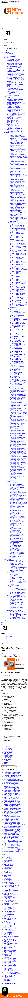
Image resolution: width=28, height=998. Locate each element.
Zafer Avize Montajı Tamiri (11, 847)
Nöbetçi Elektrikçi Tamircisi (11, 936)
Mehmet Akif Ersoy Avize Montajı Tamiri (14, 825)
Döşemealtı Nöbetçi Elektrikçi (18, 458)
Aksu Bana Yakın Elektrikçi (17, 521)
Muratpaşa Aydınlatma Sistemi (18, 139)
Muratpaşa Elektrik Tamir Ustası (18, 175)
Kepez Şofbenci (14, 376)
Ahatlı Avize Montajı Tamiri (11, 776)
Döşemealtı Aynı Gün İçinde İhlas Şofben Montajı (17, 597)
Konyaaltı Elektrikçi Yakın (17, 268)
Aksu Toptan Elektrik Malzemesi (15, 557)
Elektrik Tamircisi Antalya (14, 102)
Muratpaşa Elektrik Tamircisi (17, 186)
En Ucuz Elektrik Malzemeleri (12, 973)
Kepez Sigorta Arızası (16, 343)
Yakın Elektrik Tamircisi (10, 900)
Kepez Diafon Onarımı (16, 316)
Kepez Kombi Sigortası (16, 339)
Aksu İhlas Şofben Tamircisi (17, 618)
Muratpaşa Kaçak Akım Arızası (18, 164)
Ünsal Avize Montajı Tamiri (11, 839)
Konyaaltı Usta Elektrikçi (16, 297)
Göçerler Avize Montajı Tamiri (12, 786)
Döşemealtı (10, 387)
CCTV (5, 876)
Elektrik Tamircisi (8, 751)
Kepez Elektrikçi (14, 321)
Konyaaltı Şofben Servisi (17, 292)
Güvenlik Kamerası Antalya (14, 77)
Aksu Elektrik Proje (15, 491)
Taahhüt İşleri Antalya (13, 95)
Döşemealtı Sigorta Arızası (17, 429)
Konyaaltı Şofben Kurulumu (17, 289)
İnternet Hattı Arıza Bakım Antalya (16, 78)
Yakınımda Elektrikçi (9, 886)
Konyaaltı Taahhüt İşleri (16, 267)
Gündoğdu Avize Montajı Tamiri (12, 794)
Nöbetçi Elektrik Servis (10, 894)
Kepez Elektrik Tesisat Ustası (18, 346)
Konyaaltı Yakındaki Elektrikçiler (15, 301)
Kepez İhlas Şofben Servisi (14, 585)
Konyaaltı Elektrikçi (15, 236)
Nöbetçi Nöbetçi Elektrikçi (11, 943)
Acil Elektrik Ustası (9, 906)
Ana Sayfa (6, 51)
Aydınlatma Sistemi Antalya (14, 64)
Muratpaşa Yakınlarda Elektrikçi (18, 218)
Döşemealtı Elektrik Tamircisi (18, 442)
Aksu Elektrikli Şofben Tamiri (18, 495)
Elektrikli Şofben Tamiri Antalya (15, 74)
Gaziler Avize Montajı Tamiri (11, 851)
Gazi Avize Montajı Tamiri (11, 783)
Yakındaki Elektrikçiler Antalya (15, 128)
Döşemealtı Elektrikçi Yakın (17, 437)
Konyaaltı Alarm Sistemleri (17, 225)
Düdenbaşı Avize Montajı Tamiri (12, 818)
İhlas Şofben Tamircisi (10, 961)
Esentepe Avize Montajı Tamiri (12, 772)
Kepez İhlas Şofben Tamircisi (18, 593)
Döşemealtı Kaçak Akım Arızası (18, 419)
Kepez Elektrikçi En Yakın (17, 361)
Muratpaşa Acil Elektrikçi (16, 135)
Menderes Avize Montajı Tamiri (12, 826)
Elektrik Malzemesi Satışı (11, 972)
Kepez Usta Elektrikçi (16, 377)
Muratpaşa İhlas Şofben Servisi (15, 560)
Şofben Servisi (8, 954)
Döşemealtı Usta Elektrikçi (17, 467)
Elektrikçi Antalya (11, 71)
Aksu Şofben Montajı (15, 542)
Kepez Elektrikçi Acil (15, 358)
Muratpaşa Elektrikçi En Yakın (18, 195)
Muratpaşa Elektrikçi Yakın (17, 181)
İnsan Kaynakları (11, 55)
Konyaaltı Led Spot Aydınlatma (18, 260)
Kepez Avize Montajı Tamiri (17, 312)
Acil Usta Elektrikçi (9, 944)
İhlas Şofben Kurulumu (10, 958)
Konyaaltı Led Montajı (16, 258)
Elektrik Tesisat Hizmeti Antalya (15, 70)
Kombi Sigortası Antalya (13, 87)
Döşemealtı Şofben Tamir (17, 465)
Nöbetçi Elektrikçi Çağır (10, 928)
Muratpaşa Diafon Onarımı (17, 142)
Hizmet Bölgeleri (8, 132)
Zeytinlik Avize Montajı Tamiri (12, 848)
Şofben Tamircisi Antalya (13, 121)
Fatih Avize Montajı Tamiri (11, 778)
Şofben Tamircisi (8, 758)
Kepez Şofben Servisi (16, 372)
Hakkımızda (10, 53)
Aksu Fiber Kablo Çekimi (17, 496)
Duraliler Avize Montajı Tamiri (12, 815)
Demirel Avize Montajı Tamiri (11, 809)
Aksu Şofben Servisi (15, 544)
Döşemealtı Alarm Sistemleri (18, 390)
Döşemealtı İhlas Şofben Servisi (15, 595)
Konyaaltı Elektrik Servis (16, 271)
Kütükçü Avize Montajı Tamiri (12, 822)
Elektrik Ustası (8, 752)
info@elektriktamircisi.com (11, 638)
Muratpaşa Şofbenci (15, 210)
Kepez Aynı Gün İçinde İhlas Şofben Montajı (18, 587)
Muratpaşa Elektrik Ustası (17, 190)
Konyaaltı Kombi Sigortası (17, 257)
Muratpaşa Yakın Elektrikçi (17, 213)
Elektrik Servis (8, 749)
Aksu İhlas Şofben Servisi (14, 610)
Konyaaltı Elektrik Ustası (16, 276)
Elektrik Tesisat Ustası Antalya (15, 93)
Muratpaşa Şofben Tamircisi (17, 207)
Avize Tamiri (7, 760)
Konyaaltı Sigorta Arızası (16, 261)
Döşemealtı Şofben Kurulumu (18, 459)
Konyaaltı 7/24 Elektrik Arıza (17, 243)
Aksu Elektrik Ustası (15, 528)
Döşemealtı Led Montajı (16, 424)
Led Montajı (7, 878)
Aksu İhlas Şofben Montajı (17, 616)
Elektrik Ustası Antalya (13, 105)
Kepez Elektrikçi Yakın (16, 348)
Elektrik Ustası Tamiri (9, 911)
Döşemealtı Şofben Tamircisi (18, 463)
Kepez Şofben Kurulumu (16, 369)
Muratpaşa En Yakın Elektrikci (18, 200)
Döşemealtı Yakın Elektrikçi (17, 469)
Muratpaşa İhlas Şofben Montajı (18, 567)
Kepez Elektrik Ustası (16, 357)
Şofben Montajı (8, 953)
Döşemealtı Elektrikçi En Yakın (18, 451)
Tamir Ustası (7, 759)
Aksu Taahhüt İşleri (15, 519)
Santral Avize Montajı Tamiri (11, 830)
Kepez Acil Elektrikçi (15, 310)
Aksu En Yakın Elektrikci (16, 538)
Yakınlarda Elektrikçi (9, 889)
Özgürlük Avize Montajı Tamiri (12, 829)
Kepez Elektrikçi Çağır (16, 359)
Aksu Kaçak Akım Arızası (17, 506)
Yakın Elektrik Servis (9, 893)
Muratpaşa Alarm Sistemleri (17, 136)
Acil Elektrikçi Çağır (9, 922)
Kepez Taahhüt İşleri (15, 347)
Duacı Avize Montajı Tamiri (11, 812)
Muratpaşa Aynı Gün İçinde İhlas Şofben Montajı (17, 562)
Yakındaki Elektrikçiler (10, 883)
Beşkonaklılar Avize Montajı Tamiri (13, 850)
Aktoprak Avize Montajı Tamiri (12, 779)
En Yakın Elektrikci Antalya (14, 114)
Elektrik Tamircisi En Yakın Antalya (16, 103)
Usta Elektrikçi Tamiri (9, 951)
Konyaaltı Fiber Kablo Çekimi (18, 244)
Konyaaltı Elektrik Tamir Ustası (18, 262)
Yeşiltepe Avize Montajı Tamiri (12, 843)
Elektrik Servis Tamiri (9, 897)
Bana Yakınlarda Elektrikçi (11, 890)
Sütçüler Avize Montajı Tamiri (12, 832)
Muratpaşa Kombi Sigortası (17, 168)
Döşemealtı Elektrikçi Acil (17, 448)
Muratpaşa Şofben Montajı (17, 204)
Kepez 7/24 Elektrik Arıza (17, 325)
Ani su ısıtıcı (7, 982)
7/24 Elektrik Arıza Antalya (14, 59)
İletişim (3, 622)
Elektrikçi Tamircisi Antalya (14, 110)
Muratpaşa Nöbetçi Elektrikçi (18, 202)
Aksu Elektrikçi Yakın (16, 520)
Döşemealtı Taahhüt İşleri (17, 436)
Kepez (8, 308)
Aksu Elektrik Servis (15, 523)
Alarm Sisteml (7, 929)
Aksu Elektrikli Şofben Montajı (18, 498)
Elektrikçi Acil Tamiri (9, 921)
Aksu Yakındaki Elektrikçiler (17, 552)
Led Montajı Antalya (12, 88)
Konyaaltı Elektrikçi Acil (16, 278)
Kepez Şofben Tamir (15, 375)
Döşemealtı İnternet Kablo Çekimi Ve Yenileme (17, 417)
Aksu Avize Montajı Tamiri (17, 485)
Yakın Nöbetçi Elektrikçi (10, 940)
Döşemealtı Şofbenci (15, 466)
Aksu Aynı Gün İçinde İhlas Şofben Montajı (17, 612)
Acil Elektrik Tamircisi (9, 899)
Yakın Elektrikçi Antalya (13, 127)
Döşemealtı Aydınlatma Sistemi (18, 394)
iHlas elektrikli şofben (10, 983)
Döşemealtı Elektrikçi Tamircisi (18, 452)
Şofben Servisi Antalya (13, 120)
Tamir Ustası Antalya (12, 92)
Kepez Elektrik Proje (15, 318)
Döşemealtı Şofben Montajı (17, 460)
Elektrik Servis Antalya (13, 100)
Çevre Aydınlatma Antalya (14, 66)
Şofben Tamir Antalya (13, 123)
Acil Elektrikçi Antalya (13, 60)
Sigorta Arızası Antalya (13, 91)
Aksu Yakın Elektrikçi (16, 551)
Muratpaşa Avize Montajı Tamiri (18, 138)
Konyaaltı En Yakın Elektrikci (18, 286)
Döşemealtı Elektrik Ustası (17, 447)
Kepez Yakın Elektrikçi (16, 379)
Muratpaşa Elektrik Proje (16, 143)
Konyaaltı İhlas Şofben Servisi (15, 573)
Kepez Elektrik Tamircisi (16, 352)
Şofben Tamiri (7, 955)
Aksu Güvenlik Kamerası (17, 501)
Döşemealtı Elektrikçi (16, 402)
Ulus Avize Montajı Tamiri (11, 837)
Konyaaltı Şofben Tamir (16, 294)
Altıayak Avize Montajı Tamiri (12, 782)
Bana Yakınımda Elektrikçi (11, 888)
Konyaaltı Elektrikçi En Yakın (18, 280)
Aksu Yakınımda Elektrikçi (17, 553)
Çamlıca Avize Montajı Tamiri (12, 804)
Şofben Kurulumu (8, 755)
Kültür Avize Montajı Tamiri (11, 819)
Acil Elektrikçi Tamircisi (10, 930)
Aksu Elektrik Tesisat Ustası (17, 517)
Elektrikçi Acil (7, 915)
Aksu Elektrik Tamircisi (16, 524)
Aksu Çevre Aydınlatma (16, 488)
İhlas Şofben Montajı (9, 964)
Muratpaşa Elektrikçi (15, 147)
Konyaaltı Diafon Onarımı (17, 231)
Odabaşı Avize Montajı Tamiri (12, 827)
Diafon (5, 763)
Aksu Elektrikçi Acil (15, 530)
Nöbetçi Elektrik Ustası (10, 910)
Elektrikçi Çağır (8, 925)
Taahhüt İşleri (7, 881)
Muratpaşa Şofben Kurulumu (18, 203)
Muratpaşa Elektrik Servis (17, 185)
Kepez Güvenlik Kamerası (17, 328)
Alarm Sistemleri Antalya (13, 62)
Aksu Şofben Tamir (15, 546)
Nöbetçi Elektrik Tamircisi (11, 903)
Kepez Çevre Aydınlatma (17, 315)
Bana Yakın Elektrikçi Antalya (15, 99)
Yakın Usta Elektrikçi (9, 946)
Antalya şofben (8, 978)
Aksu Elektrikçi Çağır (15, 531)
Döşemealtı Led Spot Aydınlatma (16, 427)
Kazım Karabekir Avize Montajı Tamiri (14, 811)
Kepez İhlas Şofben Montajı (17, 591)
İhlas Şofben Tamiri (9, 966)
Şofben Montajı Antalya (13, 118)
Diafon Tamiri (7, 875)
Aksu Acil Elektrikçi (15, 483)
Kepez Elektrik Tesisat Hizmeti (18, 319)
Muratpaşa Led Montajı (16, 170)
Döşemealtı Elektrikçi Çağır (17, 449)
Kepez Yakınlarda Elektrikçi (17, 383)
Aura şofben (7, 979)
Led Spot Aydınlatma (9, 879)
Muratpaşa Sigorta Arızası (17, 174)
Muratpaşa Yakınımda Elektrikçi (18, 217)
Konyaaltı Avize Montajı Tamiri (18, 226)
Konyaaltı (9, 222)
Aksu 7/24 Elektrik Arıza (16, 499)
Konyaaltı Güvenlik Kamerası (18, 246)
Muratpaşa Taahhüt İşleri (16, 179)
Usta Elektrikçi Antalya (13, 125)
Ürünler (6, 620)
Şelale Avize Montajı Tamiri (11, 834)
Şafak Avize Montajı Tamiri (11, 833)
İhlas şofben (7, 980)
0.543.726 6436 (8, 42)
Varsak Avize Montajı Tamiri (11, 840)
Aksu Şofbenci (14, 548)
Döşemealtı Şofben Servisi (17, 462)
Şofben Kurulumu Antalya (14, 117)
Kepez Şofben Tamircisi (16, 373)
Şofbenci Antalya (11, 124)
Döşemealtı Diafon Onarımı (17, 397)
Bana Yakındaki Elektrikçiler (11, 885)
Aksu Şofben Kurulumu (16, 541)
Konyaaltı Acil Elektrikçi (16, 224)
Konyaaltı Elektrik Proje (16, 232)
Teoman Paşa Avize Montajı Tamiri (13, 836)
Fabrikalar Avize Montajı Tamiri (12, 775)
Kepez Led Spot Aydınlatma (17, 341)
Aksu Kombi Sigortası (16, 510)
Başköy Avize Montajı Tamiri (11, 798)
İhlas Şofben (7, 559)
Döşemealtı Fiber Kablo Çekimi (18, 411)
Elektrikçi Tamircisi (9, 933)
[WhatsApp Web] (5, 991)
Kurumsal (6, 52)
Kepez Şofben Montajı (16, 370)
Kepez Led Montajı (15, 340)
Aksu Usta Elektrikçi (15, 549)
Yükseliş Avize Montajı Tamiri (12, 845)
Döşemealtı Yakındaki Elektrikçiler (16, 471)
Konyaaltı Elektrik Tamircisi (17, 272)
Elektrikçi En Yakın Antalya (14, 109)
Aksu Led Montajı (15, 512)
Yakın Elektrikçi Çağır (10, 924)
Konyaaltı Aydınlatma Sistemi (18, 228)
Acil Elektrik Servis (9, 892)
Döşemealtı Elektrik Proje (17, 398)
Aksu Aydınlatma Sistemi (17, 487)
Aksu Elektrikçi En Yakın (16, 533)
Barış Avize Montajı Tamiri (11, 796)
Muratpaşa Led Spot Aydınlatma (15, 172)
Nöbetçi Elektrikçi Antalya (14, 116)
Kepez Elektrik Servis (16, 351)
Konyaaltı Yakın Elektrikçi (17, 298)
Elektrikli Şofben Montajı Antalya (16, 73)
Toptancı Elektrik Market (10, 975)
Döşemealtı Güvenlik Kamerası (18, 412)
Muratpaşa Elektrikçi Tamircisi (18, 196)
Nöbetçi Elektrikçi (8, 753)
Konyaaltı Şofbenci (15, 296)
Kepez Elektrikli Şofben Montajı (18, 323)
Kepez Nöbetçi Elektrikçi (16, 368)
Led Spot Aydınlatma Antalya (15, 89)
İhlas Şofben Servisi (9, 968)
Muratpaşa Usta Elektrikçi (17, 211)
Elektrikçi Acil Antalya (13, 106)
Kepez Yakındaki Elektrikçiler (18, 380)
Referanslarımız (11, 56)
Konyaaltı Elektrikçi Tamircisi (18, 282)
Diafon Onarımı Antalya (13, 67)
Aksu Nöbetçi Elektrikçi (16, 539)
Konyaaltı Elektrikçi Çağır (17, 279)
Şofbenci (6, 957)
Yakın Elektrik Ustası (9, 907)
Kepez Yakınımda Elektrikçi (17, 382)
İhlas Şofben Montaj (9, 960)
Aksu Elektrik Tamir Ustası (17, 516)
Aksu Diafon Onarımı (15, 490)
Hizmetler (6, 57)
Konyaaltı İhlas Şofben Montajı (18, 580)
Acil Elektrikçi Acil (9, 912)
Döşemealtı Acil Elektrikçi (17, 388)
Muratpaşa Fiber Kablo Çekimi (18, 156)
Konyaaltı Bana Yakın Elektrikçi (18, 269)
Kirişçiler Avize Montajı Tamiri (12, 816)
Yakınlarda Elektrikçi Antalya (15, 131)
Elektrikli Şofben (8, 976)
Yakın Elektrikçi (8, 748)
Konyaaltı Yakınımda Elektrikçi (18, 303)
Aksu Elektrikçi (14, 494)
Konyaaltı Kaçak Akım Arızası (18, 253)
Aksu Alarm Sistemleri (16, 484)
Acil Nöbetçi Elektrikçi (10, 939)
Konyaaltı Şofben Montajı (17, 290)
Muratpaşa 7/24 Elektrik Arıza (18, 154)
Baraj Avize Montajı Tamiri (11, 793)
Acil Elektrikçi (7, 747)
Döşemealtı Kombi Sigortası (17, 423)
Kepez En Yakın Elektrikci (17, 366)
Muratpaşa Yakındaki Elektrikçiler (16, 215)
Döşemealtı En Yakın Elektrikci (18, 456)
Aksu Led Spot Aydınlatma (17, 513)
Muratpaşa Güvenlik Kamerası (18, 157)
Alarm (5, 937)
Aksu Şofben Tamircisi (16, 545)
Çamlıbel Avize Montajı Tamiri (12, 801)
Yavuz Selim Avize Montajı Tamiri (13, 841)
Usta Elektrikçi (8, 947)
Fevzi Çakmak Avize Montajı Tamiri (13, 780)
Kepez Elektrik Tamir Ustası (17, 344)
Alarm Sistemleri (8, 762)
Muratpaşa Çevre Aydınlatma (18, 141)
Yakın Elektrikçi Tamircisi (10, 932)
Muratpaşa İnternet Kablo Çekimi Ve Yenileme (17, 162)
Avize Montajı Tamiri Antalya (14, 63)
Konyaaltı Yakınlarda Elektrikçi (18, 304)
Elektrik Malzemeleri (9, 969)
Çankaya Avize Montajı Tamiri (12, 807)
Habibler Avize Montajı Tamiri (12, 800)
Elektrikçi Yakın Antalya (13, 111)
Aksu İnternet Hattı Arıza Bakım (18, 502)
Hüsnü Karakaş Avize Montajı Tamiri (14, 802)
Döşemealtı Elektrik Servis (17, 441)
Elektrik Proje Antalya (13, 69)
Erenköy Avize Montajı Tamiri (12, 823)
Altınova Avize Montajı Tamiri (12, 784)
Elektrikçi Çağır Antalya (13, 107)
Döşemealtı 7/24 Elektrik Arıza (18, 404)
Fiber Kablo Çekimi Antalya (14, 75)
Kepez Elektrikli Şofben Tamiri (18, 322)
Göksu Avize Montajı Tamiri (11, 789)
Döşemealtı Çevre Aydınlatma (18, 395)
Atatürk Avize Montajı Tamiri (11, 787)
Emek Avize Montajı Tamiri (11, 820)
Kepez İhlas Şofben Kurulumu (18, 589)
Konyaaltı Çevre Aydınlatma (17, 229)
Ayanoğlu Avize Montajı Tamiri (12, 790)
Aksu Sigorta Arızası (15, 515)
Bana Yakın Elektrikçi (9, 882)
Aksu (8, 481)
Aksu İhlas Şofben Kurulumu (18, 614)
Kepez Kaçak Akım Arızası (17, 334)
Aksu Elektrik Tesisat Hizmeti (18, 492)
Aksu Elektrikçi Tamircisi (16, 534)
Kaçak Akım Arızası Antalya (14, 82)
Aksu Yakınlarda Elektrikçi (17, 555)
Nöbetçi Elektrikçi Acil (10, 918)
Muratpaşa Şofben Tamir (16, 208)
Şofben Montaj (8, 756)
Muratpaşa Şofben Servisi (17, 206)
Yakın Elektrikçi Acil (9, 914)
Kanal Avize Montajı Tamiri (11, 805)
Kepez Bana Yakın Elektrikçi (18, 350)
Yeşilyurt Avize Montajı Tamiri (12, 844)
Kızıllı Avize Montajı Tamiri (11, 814)
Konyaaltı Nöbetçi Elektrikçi (17, 287)
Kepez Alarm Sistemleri (16, 311)
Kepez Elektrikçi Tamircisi (17, 362)
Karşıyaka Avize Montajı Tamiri (12, 808)
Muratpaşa (10, 134)
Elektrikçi (6, 96)
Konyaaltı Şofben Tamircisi (17, 293)
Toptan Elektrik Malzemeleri (11, 971)
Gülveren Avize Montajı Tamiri (12, 791)
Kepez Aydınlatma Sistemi (17, 314)
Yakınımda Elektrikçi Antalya (14, 129)
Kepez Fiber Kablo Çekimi (17, 326)
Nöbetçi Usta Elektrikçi (10, 950)
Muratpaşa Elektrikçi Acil (16, 192)
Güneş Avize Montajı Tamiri (11, 797)
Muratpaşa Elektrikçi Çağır (17, 193)
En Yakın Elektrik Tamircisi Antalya (16, 113)
